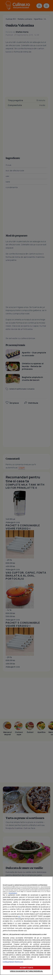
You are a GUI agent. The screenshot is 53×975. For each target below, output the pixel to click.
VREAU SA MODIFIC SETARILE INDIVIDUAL (26, 971)
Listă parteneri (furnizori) (13, 962)
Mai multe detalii (13, 893)
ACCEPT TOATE (26, 968)
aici (19, 916)
